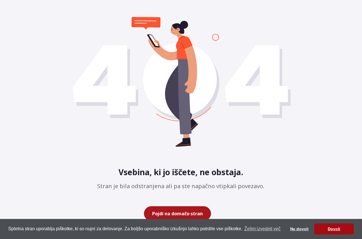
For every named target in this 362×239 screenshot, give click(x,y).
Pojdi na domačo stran (177, 213)
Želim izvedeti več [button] (262, 228)
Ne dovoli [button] (299, 229)
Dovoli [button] (334, 229)
